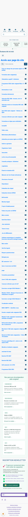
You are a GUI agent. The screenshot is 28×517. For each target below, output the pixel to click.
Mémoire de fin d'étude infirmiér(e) (11, 175)
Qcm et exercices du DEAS (9, 266)
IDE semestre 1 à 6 (7, 261)
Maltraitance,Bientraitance (9, 134)
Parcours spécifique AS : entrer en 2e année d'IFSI (12, 341)
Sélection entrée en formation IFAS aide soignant (12, 105)
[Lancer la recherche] (24, 34)
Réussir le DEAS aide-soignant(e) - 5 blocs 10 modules (13, 335)
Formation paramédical (8, 275)
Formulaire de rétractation (14, 511)
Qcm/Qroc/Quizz (6, 219)
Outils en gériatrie (7, 143)
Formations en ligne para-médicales (11, 121)
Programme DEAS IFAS (8, 369)
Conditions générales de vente (14, 509)
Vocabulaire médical (7, 303)
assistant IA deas (6, 351)
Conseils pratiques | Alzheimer (10, 161)
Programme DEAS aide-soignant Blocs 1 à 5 (13, 84)
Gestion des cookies (14, 515)
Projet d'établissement (8, 206)
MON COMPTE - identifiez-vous (10, 308)
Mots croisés (5, 215)
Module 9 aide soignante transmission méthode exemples (12, 317)
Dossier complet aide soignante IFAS (12, 312)
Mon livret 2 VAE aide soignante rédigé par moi (13, 329)
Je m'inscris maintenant (12, 485)
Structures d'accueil (7, 179)
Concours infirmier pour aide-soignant (12, 117)
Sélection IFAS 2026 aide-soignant (17, 44)
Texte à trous (5, 228)
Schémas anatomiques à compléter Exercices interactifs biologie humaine (12, 238)
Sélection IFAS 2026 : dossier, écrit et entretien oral (12, 99)
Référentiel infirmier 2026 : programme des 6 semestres (12, 323)
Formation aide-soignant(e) (9, 74)
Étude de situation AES (8, 170)
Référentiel (5, 197)
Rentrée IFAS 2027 (6, 360)
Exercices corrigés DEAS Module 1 (11, 288)
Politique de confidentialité (14, 513)
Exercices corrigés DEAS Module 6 (11, 299)
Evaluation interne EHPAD (9, 193)
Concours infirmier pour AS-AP (10, 284)
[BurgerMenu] (3, 55)
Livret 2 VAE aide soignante (9, 279)
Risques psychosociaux (8, 252)
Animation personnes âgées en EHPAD (12, 139)
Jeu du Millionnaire (7, 233)
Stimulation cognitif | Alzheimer (10, 79)
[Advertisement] (14, 14)
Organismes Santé (7, 148)
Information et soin (7, 89)
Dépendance (5, 184)
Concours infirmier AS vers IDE (5, 44)
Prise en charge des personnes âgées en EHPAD (13, 69)
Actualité (4, 125)
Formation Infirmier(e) (8, 94)
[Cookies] (3, 514)
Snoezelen (4, 152)
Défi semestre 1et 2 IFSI (8, 365)
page (3, 270)
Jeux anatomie (6, 224)
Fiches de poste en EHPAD (9, 210)
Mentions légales (14, 505)
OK (25, 64)
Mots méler (5, 243)
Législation (5, 166)
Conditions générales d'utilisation (14, 507)
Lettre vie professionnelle (9, 157)
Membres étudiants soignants (10, 347)
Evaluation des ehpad (7, 188)
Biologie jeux (5, 257)
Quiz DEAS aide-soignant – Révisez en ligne (12, 111)
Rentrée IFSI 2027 (6, 356)
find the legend (6, 248)
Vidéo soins (5, 130)
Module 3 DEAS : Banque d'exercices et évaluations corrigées (12, 293)
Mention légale (6, 202)
